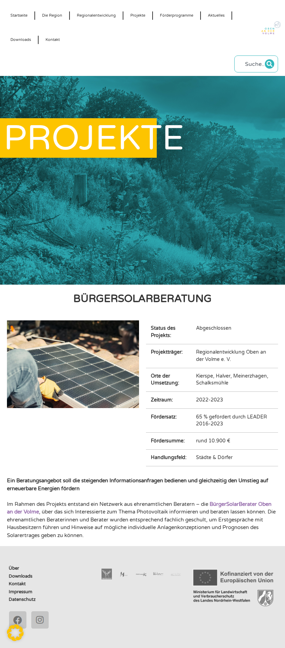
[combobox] (251, 64)
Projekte (137, 15)
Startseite (18, 15)
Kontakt (53, 39)
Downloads (20, 39)
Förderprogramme (176, 15)
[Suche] (269, 64)
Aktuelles (216, 15)
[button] (15, 632)
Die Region (52, 15)
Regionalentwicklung (96, 15)
